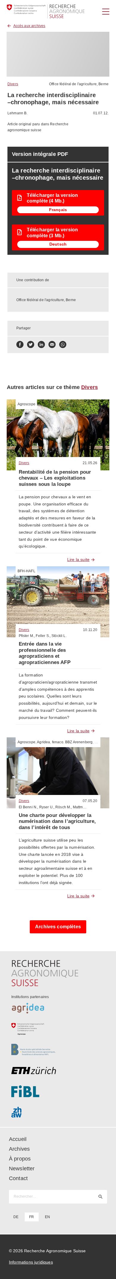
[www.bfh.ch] (58, 1050)
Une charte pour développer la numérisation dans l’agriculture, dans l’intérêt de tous (57, 821)
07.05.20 (90, 801)
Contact (18, 1178)
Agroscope (26, 404)
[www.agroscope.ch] (58, 1029)
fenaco (57, 742)
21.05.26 (90, 463)
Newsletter (22, 1168)
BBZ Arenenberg (79, 742)
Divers (12, 84)
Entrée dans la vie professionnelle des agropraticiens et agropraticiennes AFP (44, 653)
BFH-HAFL (26, 571)
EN (47, 1217)
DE (15, 1217)
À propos (20, 1158)
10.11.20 (90, 630)
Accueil (17, 1139)
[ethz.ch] (58, 1070)
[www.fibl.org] (58, 1091)
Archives (19, 1149)
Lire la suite (78, 559)
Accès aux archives (29, 26)
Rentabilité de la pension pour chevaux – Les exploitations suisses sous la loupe (55, 478)
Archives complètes (58, 926)
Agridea (43, 742)
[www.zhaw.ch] (58, 1112)
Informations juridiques (31, 1262)
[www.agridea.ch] (58, 1008)
